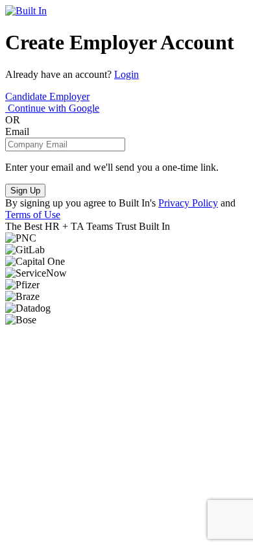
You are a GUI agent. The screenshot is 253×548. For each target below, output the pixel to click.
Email (17, 131)
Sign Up (25, 190)
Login (126, 74)
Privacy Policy (188, 202)
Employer (69, 96)
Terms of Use (32, 214)
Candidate (27, 96)
